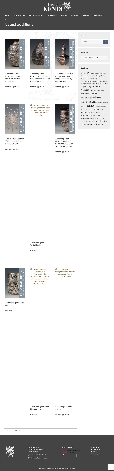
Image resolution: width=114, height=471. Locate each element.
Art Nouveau (94, 73)
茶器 (93, 124)
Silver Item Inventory (35, 15)
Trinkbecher (85, 115)
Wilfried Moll (96, 115)
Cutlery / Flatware (101, 76)
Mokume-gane (88, 97)
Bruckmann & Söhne (91, 76)
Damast (92, 78)
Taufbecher (102, 113)
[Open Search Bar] (6, 19)
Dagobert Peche (84, 78)
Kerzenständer (93, 90)
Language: (97, 15)
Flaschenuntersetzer (98, 81)
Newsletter (96, 454)
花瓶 (88, 124)
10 (13, 430)
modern (94, 93)
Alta (82, 73)
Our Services (75, 15)
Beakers (104, 73)
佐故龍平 (99, 121)
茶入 (91, 124)
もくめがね (90, 121)
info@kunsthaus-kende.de (38, 458)
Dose (97, 78)
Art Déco (87, 73)
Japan (84, 86)
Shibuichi (85, 112)
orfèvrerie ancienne (99, 102)
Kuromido (85, 93)
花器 (84, 124)
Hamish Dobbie (91, 83)
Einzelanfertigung (86, 81)
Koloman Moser (100, 90)
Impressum (96, 447)
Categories (51, 15)
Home (7, 15)
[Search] (105, 42)
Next (17, 430)
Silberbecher (94, 113)
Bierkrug (83, 76)
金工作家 (99, 124)
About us (64, 15)
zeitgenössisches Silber (88, 118)
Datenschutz (97, 449)
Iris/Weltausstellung (102, 83)
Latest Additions (19, 15)
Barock (99, 73)
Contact (86, 15)
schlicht (91, 105)
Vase (91, 115)
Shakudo (99, 109)
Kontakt (95, 451)
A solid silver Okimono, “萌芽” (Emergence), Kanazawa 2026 (15, 141)
